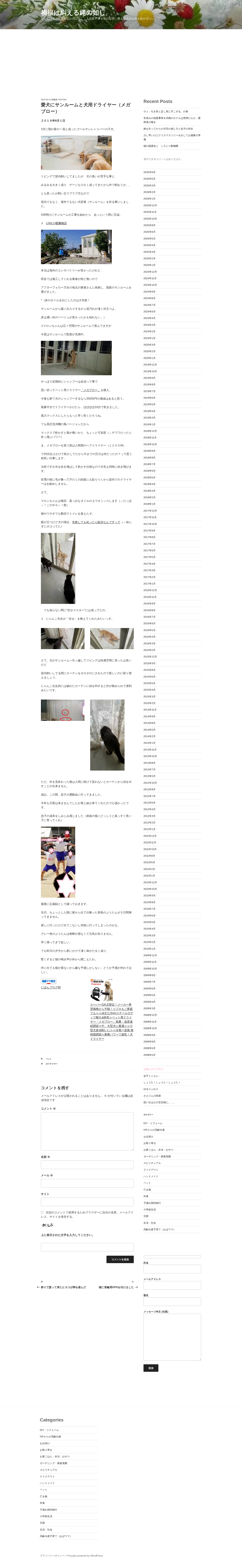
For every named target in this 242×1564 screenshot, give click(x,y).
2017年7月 (149, 543)
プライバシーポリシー (52, 1555)
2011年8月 (149, 855)
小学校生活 (149, 1209)
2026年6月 (149, 172)
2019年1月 (149, 424)
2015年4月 (149, 689)
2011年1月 (149, 875)
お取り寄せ (149, 1143)
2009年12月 (150, 955)
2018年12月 (150, 431)
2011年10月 (150, 849)
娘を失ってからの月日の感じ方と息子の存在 (168, 128)
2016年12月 (150, 590)
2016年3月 (149, 643)
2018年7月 (149, 464)
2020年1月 (149, 358)
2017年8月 (149, 537)
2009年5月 (149, 995)
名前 (45, 1156)
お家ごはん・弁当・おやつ (158, 1149)
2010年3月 (149, 935)
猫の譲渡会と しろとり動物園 (160, 145)
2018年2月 (149, 497)
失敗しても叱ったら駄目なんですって (96, 522)
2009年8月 (149, 975)
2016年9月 (149, 603)
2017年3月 (149, 570)
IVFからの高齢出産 (154, 1129)
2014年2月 (149, 736)
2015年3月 (149, 696)
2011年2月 (149, 869)
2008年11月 (150, 1021)
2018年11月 (150, 437)
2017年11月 (150, 517)
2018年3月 (149, 490)
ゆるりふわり (150, 1089)
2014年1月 (149, 742)
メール (47, 1175)
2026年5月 (149, 178)
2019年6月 (149, 397)
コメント (48, 1108)
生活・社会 (149, 1222)
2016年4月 (149, 636)
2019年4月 (149, 411)
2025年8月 (149, 225)
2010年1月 (149, 948)
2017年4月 (149, 563)
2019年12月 (150, 364)
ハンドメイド (150, 1176)
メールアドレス (152, 1279)
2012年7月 (149, 796)
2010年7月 (149, 908)
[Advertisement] (121, 56)
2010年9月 (149, 895)
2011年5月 (149, 862)
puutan (62, 100)
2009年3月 (149, 1008)
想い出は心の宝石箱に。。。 (159, 1102)
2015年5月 (149, 683)
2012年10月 (150, 782)
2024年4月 (149, 318)
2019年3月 (149, 417)
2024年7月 (149, 305)
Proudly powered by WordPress (85, 1555)
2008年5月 (149, 1054)
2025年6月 (149, 231)
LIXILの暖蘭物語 (56, 223)
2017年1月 (149, 583)
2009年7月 (149, 981)
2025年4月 (149, 245)
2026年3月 (149, 185)
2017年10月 (150, 524)
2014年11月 (150, 709)
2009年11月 (150, 961)
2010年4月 (149, 928)
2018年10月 (150, 444)
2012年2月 (149, 822)
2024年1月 (149, 338)
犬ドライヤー (53, 1064)
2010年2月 (149, 942)
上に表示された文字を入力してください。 (68, 1235)
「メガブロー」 (90, 390)
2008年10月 (150, 1028)
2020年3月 (149, 344)
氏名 (145, 1262)
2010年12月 (150, 882)
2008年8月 (149, 1041)
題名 (145, 1295)
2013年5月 (149, 776)
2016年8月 (149, 610)
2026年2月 (149, 192)
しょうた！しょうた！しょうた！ (162, 1082)
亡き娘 (147, 1189)
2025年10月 (150, 218)
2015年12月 (150, 656)
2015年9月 (149, 663)
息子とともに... (152, 1075)
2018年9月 (149, 450)
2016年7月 (149, 616)
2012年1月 (149, 829)
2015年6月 (149, 676)
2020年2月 (149, 351)
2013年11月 (150, 749)
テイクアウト (150, 1169)
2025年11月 (150, 212)
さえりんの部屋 (152, 1095)
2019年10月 (150, 371)
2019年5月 (149, 404)
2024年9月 (149, 291)
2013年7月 (149, 769)
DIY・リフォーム (152, 1123)
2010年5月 (149, 922)
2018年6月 (149, 470)
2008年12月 (150, 1015)
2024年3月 (149, 324)
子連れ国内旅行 (152, 1203)
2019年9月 (149, 377)
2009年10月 (150, 968)
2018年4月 (149, 484)
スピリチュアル (152, 1163)
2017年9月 (149, 530)
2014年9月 (149, 716)
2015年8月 (149, 669)
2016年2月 (149, 650)
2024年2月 (149, 331)
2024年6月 (149, 311)
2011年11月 (149, 842)
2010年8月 (149, 902)
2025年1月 (149, 265)
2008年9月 (149, 1035)
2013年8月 (149, 762)
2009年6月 (149, 988)
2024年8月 (149, 298)
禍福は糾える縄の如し (73, 12)
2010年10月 (150, 889)
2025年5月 (149, 238)
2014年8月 (149, 723)
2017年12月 (150, 510)
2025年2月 (149, 258)
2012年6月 (149, 802)
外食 (145, 1196)
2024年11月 (150, 278)
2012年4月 (149, 809)
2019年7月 (149, 391)
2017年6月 (149, 550)
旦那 (145, 1216)
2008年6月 (149, 1048)
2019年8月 (149, 384)
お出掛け (148, 1136)
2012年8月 (149, 789)
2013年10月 (150, 756)
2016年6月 (149, 623)
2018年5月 (149, 477)
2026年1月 (149, 198)
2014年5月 (149, 729)
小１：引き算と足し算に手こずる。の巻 (165, 111)
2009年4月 (149, 1001)
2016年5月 (149, 630)
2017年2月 (149, 577)
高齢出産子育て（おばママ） (159, 1229)
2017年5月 (149, 557)
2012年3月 (149, 816)
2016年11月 (150, 597)
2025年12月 (150, 205)
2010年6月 (149, 915)
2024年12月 (150, 271)
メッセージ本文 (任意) (155, 1311)
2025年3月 (149, 251)
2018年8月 (149, 457)
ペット (49, 1059)
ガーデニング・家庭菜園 (157, 1156)
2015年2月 (149, 703)
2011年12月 (150, 835)
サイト (45, 1193)
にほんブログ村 (51, 987)
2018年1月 (149, 504)
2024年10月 (150, 284)
